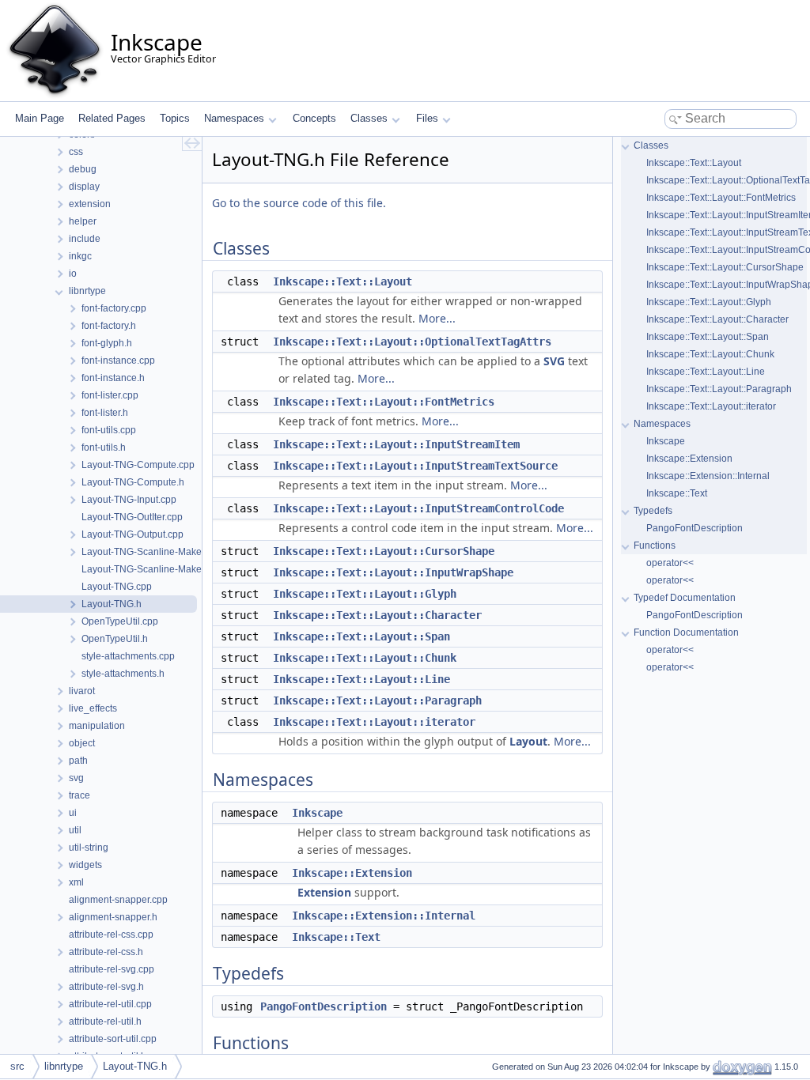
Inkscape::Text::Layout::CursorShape (383, 551)
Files (427, 118)
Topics (175, 118)
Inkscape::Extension (352, 873)
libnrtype (63, 1066)
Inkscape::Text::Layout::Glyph (364, 593)
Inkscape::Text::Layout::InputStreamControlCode (418, 508)
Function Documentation (686, 632)
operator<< (670, 562)
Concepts (314, 118)
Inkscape (317, 812)
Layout (528, 741)
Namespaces (234, 118)
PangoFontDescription (323, 1006)
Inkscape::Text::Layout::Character (377, 615)
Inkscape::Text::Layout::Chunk (364, 657)
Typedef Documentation (685, 597)
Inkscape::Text (336, 937)
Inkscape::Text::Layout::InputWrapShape (393, 572)
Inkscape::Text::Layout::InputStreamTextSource (415, 465)
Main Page (39, 118)
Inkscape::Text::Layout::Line (361, 679)
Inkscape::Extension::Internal (383, 915)
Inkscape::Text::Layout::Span (361, 636)
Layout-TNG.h (135, 1066)
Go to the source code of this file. (299, 202)
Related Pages (112, 118)
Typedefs (653, 510)
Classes (369, 118)
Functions (655, 545)
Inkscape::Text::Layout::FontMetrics (383, 401)
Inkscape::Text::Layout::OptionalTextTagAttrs (412, 341)
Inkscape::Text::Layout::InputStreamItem (396, 444)
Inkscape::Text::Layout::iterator (374, 722)
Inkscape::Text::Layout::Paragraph (377, 700)
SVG (554, 360)
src (17, 1066)
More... (437, 318)
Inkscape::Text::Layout (342, 281)
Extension (324, 892)
